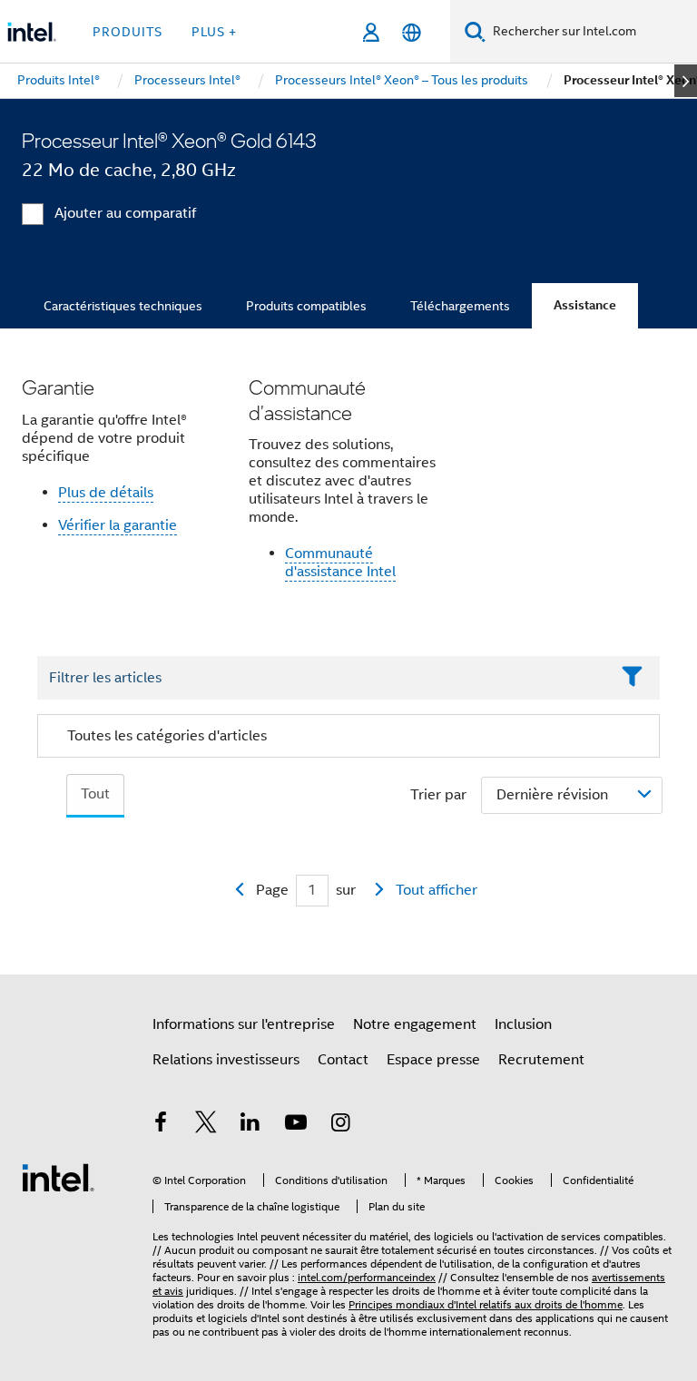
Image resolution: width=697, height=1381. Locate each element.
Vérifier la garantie (117, 525)
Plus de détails (105, 493)
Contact (343, 1060)
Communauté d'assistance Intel (340, 562)
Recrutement (541, 1060)
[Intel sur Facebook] (160, 1125)
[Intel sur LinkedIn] (250, 1125)
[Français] (412, 32)
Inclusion (523, 1024)
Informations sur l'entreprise (243, 1024)
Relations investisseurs (225, 1060)
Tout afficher (436, 890)
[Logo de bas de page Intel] (58, 1177)
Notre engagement (414, 1024)
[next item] (685, 80)
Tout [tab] (95, 794)
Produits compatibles (306, 306)
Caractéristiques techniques (123, 306)
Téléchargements (460, 306)
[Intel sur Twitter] (206, 1125)
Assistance (585, 305)
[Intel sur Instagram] (340, 1125)
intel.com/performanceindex (367, 1277)
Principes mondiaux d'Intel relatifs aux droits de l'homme (485, 1304)
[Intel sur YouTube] (295, 1125)
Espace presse (433, 1060)
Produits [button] (127, 32)
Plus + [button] (214, 32)
